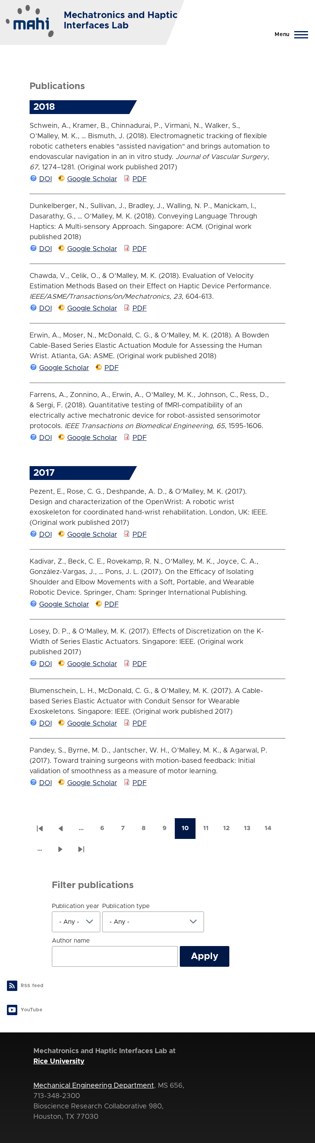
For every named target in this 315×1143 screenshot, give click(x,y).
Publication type (126, 906)
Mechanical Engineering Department (93, 1085)
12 (230, 830)
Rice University (59, 1061)
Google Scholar (92, 179)
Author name (71, 941)
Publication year (75, 906)
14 (272, 830)
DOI (45, 179)
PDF (140, 179)
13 (251, 830)
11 (209, 830)
